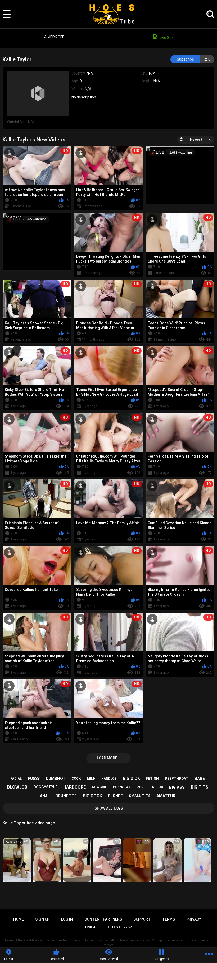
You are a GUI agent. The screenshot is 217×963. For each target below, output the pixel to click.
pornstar (121, 787)
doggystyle (45, 787)
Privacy (193, 919)
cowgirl (99, 787)
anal (44, 796)
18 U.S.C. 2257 (119, 927)
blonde (115, 796)
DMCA (90, 927)
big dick (131, 778)
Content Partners (103, 919)
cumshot (56, 778)
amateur (165, 795)
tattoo (156, 787)
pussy (34, 778)
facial (16, 778)
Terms (168, 919)
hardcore (74, 787)
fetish (152, 778)
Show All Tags (108, 808)
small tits (140, 796)
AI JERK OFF (54, 37)
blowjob (17, 787)
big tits (199, 787)
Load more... (108, 758)
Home (18, 919)
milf (91, 778)
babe (200, 778)
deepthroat (176, 778)
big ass (177, 787)
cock (76, 778)
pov (140, 787)
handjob (109, 778)
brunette (66, 795)
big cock (92, 795)
